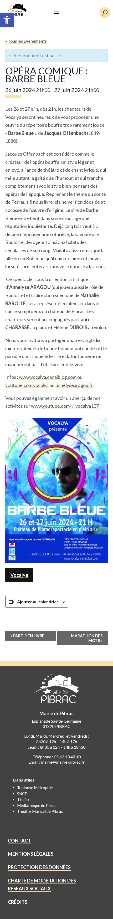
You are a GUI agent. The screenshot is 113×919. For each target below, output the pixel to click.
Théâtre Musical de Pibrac (40, 811)
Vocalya (19, 575)
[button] (7, 20)
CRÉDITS (17, 902)
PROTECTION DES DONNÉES (39, 867)
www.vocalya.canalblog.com (47, 377)
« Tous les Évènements (26, 41)
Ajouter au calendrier (37, 601)
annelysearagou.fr (74, 385)
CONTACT (19, 841)
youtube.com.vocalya (27, 385)
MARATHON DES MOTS (86, 638)
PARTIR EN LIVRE (27, 635)
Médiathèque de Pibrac (37, 805)
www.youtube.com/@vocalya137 (65, 406)
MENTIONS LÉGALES (30, 854)
